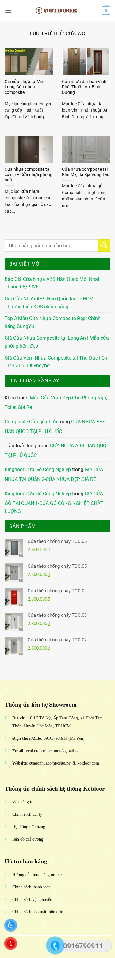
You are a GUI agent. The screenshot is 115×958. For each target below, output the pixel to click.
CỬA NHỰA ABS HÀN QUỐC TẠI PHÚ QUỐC (55, 426)
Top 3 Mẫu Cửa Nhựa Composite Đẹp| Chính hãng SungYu (53, 322)
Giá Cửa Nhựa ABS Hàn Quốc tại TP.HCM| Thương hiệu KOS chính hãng (50, 303)
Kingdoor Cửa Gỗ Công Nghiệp (38, 469)
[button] (8, 10)
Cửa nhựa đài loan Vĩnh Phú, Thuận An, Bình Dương (84, 87)
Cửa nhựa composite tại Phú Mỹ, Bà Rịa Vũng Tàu (85, 172)
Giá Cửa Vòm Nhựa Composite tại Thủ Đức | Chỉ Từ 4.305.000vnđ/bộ (57, 362)
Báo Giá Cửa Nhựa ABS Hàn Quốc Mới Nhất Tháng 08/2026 (52, 283)
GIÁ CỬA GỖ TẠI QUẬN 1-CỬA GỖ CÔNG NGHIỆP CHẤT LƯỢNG (54, 502)
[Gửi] (104, 245)
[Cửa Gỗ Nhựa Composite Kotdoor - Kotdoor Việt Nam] (57, 10)
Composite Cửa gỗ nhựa (31, 422)
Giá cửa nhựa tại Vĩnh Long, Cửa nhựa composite (25, 87)
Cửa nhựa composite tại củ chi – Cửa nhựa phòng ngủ (28, 174)
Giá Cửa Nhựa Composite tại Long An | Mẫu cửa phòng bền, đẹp (57, 342)
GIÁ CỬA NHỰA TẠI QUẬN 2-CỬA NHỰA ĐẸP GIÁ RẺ (54, 474)
